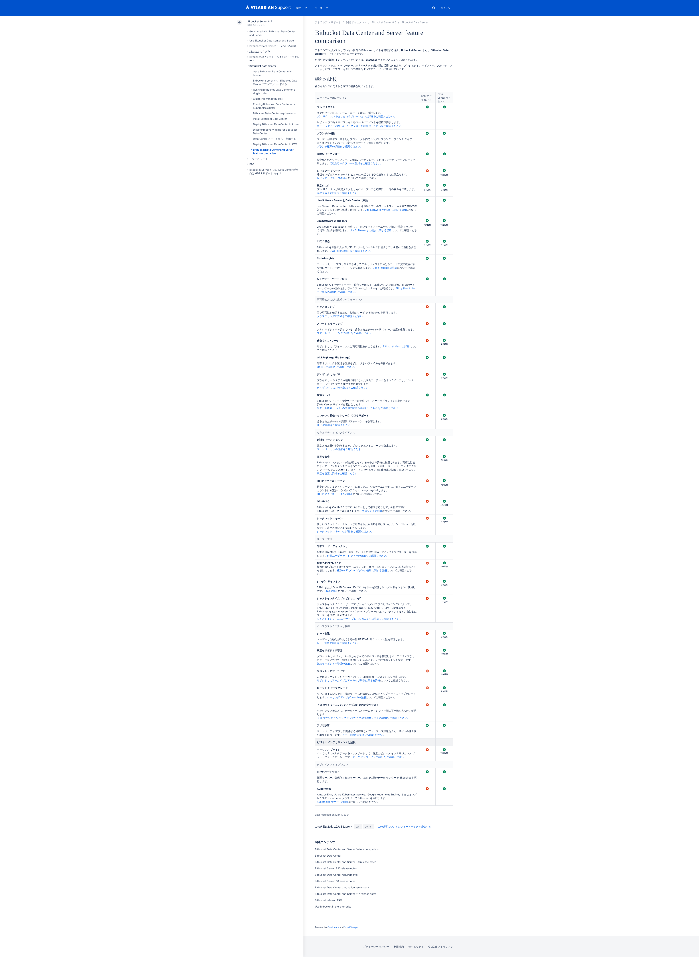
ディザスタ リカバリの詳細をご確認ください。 (344, 387)
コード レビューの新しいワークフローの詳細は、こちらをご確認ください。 (360, 125)
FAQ (251, 164)
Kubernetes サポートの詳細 (333, 801)
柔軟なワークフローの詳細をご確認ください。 (356, 163)
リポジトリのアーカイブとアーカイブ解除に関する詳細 (348, 680)
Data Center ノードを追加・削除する (274, 138)
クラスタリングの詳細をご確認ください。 (341, 316)
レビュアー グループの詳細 (332, 178)
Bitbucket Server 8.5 (260, 21)
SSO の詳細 (331, 590)
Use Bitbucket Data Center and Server (272, 40)
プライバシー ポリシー (376, 946)
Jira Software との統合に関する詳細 (386, 209)
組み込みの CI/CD (259, 51)
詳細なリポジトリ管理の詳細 (333, 663)
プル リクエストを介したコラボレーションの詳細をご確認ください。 (356, 116)
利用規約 (399, 946)
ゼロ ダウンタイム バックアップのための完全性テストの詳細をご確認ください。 (363, 717)
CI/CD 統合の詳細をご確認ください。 (351, 250)
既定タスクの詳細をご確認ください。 (338, 192)
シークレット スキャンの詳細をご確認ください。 (345, 531)
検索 (434, 8)
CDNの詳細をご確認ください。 (335, 424)
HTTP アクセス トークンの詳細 (335, 493)
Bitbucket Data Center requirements (274, 113)
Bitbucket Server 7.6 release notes (335, 881)
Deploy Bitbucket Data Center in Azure (276, 124)
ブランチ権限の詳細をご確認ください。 (340, 146)
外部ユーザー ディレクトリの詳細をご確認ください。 (358, 555)
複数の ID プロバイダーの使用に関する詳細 (362, 570)
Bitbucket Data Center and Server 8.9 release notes (345, 861)
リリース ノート (258, 158)
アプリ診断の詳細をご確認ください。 (363, 734)
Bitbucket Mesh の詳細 (396, 346)
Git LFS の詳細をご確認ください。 (337, 366)
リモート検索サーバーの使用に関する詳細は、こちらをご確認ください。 (359, 408)
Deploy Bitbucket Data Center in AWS (275, 144)
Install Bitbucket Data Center (270, 118)
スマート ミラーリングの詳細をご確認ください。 (345, 333)
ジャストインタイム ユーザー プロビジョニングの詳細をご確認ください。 (359, 618)
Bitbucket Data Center (262, 65)
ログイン (445, 7)
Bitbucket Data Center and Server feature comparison (346, 849)
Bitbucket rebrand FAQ (328, 900)
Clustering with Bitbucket (268, 98)
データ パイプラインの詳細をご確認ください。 (379, 757)
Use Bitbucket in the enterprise (333, 906)
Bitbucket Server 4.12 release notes (336, 868)
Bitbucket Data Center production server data (342, 887)
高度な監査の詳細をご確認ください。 (338, 473)
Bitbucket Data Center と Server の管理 (272, 45)
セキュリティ (416, 946)
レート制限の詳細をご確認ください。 (338, 642)
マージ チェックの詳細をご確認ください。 (341, 449)
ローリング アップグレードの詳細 (346, 697)
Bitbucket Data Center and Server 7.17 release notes (345, 893)
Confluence (333, 927)
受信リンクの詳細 (372, 510)
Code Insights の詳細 (385, 267)
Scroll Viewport (351, 927)
